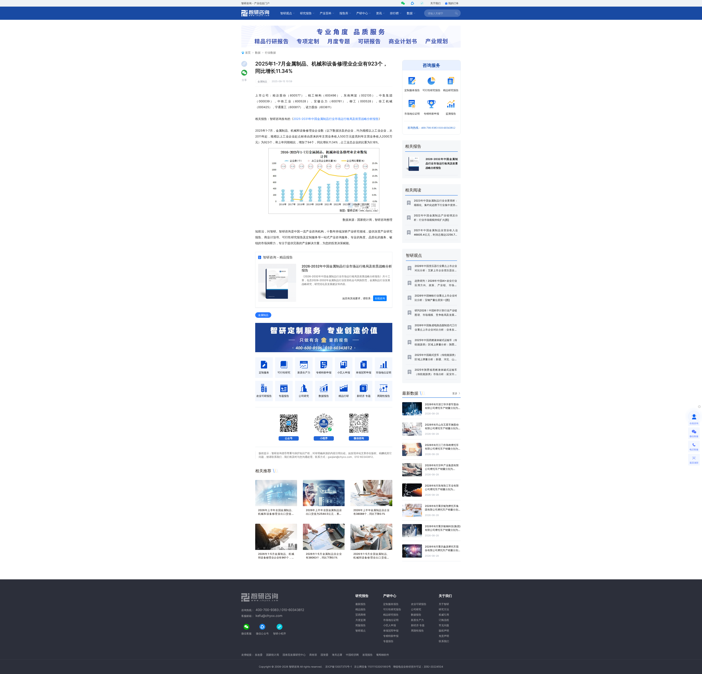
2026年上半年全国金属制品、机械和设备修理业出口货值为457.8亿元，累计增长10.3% (276, 514)
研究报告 (306, 13)
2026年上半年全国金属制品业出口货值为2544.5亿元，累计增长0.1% (324, 514)
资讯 (379, 13)
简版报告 (360, 625)
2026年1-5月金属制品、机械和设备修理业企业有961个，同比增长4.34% (276, 557)
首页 (248, 52)
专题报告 (388, 641)
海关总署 (337, 654)
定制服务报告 (391, 604)
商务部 (313, 654)
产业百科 (325, 13)
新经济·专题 (417, 625)
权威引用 (444, 614)
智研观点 (286, 13)
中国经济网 (352, 654)
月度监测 (360, 619)
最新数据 (410, 393)
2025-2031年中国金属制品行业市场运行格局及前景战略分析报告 (336, 119)
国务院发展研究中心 (294, 654)
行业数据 (270, 52)
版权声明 (444, 630)
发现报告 (367, 654)
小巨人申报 (389, 625)
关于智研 (444, 604)
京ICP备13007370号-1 (338, 666)
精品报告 (360, 609)
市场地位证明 (391, 619)
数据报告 (416, 614)
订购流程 (444, 619)
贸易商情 (360, 614)
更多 (454, 393)
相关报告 (413, 146)
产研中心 (362, 13)
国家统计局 (272, 654)
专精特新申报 (391, 635)
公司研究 (416, 609)
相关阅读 (413, 190)
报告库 (343, 13)
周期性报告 (417, 630)
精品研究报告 (391, 614)
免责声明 (444, 635)
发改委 (259, 654)
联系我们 (444, 641)
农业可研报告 (418, 604)
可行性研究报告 (392, 609)
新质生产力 (417, 619)
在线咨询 (380, 298)
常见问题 (444, 625)
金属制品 (262, 81)
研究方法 (444, 609)
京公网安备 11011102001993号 (372, 666)
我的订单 (453, 3)
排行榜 (394, 13)
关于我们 (435, 3)
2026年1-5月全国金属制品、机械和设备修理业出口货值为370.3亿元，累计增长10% (371, 557)
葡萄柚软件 (382, 654)
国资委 (324, 654)
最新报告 (360, 604)
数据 (410, 13)
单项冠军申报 (391, 630)
